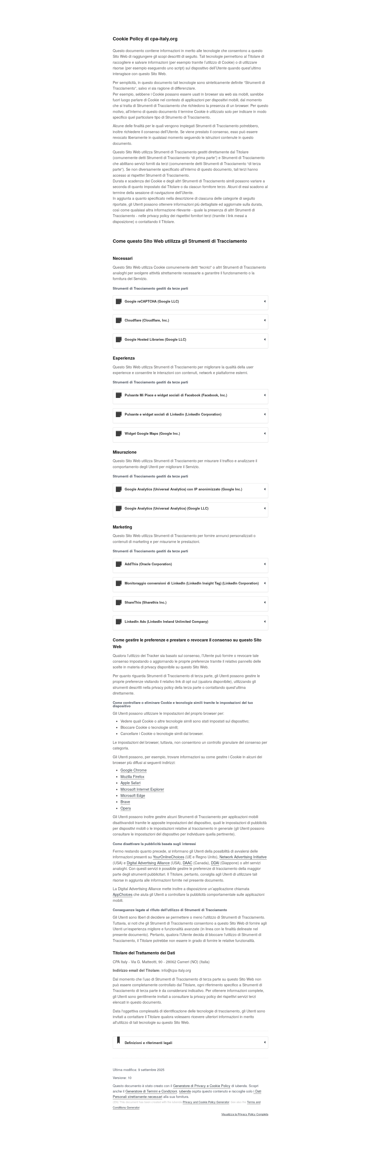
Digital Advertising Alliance (148, 862)
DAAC (187, 862)
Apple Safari (130, 782)
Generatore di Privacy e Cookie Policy (201, 1085)
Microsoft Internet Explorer (142, 789)
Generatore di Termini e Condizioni (151, 1091)
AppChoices (122, 894)
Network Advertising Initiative (243, 856)
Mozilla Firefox (132, 776)
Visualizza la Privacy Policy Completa (244, 1114)
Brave (125, 801)
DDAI (215, 862)
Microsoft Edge (133, 795)
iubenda (185, 1091)
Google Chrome (134, 770)
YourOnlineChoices (168, 856)
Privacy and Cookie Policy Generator (206, 1102)
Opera (126, 808)
